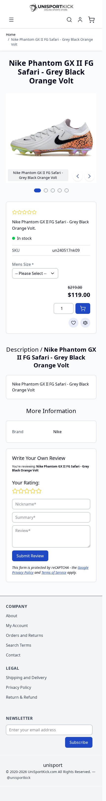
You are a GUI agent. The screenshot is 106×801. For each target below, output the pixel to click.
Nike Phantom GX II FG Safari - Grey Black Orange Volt (52, 42)
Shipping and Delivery (26, 677)
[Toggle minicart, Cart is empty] (91, 20)
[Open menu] (11, 19)
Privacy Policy (18, 687)
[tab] (37, 190)
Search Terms (18, 645)
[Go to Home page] (51, 7)
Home (11, 34)
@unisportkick (18, 777)
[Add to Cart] (82, 308)
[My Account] (80, 19)
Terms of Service (53, 572)
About (11, 615)
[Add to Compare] (85, 323)
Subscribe (79, 742)
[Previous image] (78, 176)
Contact (13, 655)
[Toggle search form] (69, 19)
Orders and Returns (24, 635)
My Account (17, 625)
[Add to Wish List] (73, 323)
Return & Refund (21, 697)
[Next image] (89, 176)
